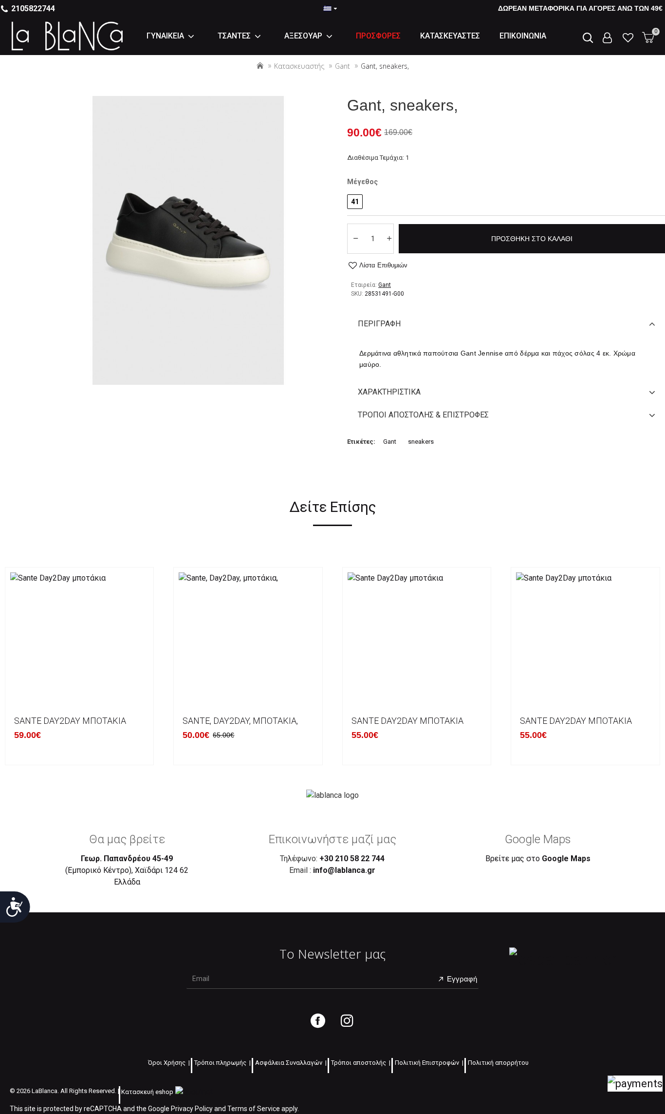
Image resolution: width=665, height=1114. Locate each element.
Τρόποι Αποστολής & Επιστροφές (423, 414)
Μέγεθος (362, 182)
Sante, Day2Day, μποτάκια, (240, 721)
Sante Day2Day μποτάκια (70, 721)
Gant (342, 66)
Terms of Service (253, 1109)
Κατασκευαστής (299, 66)
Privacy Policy (192, 1109)
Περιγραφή (379, 323)
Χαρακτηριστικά (389, 392)
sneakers (421, 441)
